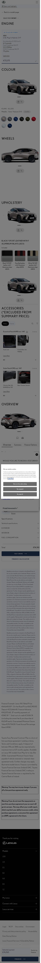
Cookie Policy (10, 478)
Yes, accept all (20, 489)
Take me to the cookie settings (20, 484)
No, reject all (20, 494)
